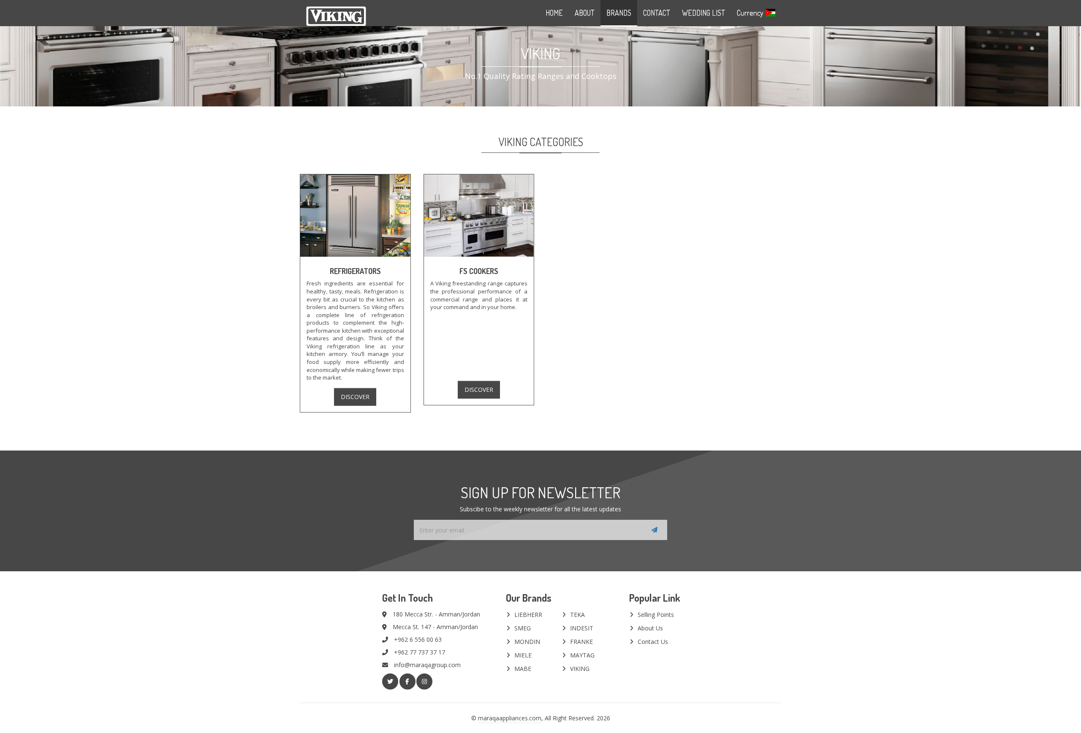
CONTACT (656, 12)
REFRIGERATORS (355, 271)
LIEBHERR (528, 615)
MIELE (523, 655)
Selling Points (656, 615)
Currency (751, 12)
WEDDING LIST (703, 12)
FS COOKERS (478, 271)
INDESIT (581, 628)
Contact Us (653, 642)
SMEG (522, 628)
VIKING (579, 669)
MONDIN (527, 642)
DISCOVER (355, 397)
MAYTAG (582, 655)
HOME (554, 12)
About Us (650, 628)
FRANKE (581, 642)
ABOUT (585, 12)
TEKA (577, 615)
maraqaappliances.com (509, 718)
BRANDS (618, 12)
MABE (522, 669)
